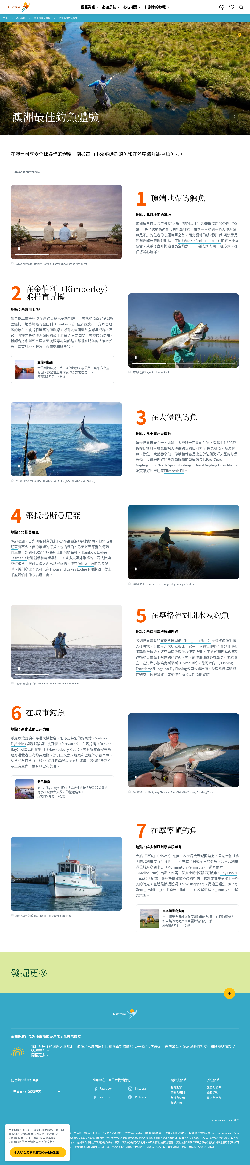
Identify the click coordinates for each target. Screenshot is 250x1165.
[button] (19, 248)
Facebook (106, 1088)
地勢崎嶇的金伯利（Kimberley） (51, 324)
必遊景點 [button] (109, 7)
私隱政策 (176, 1087)
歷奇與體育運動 (42, 18)
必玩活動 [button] (130, 7)
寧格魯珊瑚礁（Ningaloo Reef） (185, 640)
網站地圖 (176, 1102)
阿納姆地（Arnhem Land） (199, 240)
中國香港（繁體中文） (29, 1091)
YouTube (105, 1097)
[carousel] (66, 222)
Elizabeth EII (174, 470)
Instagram (141, 1088)
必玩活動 (21, 18)
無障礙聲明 (178, 1097)
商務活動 (212, 1092)
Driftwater (86, 563)
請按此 (48, 1142)
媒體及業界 (214, 1087)
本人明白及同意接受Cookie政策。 (38, 1152)
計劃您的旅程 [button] (155, 7)
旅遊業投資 (214, 1097)
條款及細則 (178, 1092)
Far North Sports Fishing (171, 465)
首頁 (5, 18)
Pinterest (141, 1097)
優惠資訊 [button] (88, 7)
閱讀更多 (38, 1055)
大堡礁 (176, 448)
